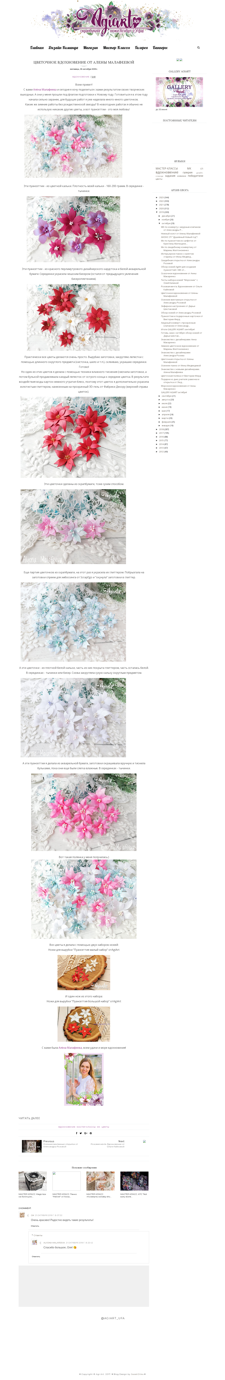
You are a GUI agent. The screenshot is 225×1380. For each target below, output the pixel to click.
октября (166, 223)
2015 (161, 440)
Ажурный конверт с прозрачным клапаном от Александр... (178, 324)
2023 (161, 197)
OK (32, 1215)
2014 (161, 444)
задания (170, 176)
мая (164, 410)
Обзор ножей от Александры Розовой (181, 312)
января (166, 425)
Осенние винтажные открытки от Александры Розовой (179, 301)
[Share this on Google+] (85, 1133)
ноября (166, 219)
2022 (161, 201)
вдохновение (80, 77)
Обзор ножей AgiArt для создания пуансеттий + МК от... (178, 268)
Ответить (35, 1226)
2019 (161, 212)
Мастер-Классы (116, 47)
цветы (105, 1127)
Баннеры (160, 47)
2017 (161, 432)
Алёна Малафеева (45, 89)
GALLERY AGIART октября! (174, 392)
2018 (161, 429)
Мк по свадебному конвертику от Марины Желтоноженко (179, 249)
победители (195, 176)
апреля (166, 414)
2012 (161, 451)
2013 (161, 447)
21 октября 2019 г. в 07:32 (48, 1215)
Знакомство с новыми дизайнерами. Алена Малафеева (180, 371)
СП (201, 168)
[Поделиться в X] (81, 1133)
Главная (37, 47)
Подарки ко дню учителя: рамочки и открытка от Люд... (180, 381)
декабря (166, 215)
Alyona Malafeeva (54, 1242)
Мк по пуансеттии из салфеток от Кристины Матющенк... (178, 242)
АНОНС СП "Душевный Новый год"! (179, 237)
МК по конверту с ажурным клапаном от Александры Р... (180, 228)
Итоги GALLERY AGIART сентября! (178, 329)
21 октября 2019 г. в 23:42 (79, 1242)
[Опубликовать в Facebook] (76, 1133)
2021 (161, 204)
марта (165, 418)
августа (166, 399)
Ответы (38, 1235)
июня (165, 406)
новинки (181, 175)
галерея (187, 172)
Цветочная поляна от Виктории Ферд (181, 375)
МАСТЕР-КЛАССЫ (86, 1127)
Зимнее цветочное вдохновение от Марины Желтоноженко (180, 347)
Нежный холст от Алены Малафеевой (180, 233)
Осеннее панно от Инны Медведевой (181, 365)
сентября (167, 395)
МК (99, 1127)
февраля (166, 421)
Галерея (141, 47)
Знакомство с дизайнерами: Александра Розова (176, 354)
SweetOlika (137, 1374)
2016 (161, 436)
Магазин (90, 47)
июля (165, 403)
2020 (161, 208)
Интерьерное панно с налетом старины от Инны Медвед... (177, 255)
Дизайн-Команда (63, 47)
